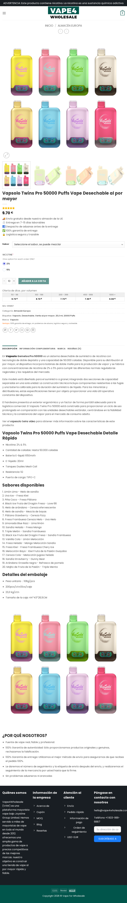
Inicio (49, 26)
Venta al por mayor (45, 315)
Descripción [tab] (9, 348)
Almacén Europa (70, 26)
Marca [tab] (61, 348)
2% (8, 263)
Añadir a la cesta (34, 281)
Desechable (28, 315)
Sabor (5, 244)
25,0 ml (59, 315)
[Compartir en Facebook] (10, 330)
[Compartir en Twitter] (16, 330)
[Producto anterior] (66, 31)
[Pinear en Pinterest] (27, 330)
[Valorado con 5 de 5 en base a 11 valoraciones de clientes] (63, 208)
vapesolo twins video (22, 421)
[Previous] (8, 98)
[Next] (118, 98)
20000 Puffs (69, 315)
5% (8, 269)
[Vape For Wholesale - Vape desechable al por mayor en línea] (63, 13)
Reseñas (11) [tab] (74, 348)
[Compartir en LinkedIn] (33, 330)
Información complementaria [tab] (37, 348)
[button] (4, 13)
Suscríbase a (107, 839)
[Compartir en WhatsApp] (5, 330)
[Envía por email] (21, 330)
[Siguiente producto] (60, 31)
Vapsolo (16, 315)
